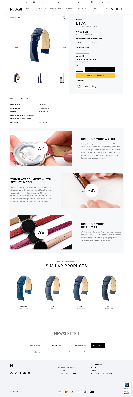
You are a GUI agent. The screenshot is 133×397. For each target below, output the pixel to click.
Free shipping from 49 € (44, 2)
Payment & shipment (67, 367)
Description (26, 98)
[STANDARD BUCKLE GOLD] (79, 86)
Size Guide (79, 56)
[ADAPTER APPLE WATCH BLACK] (86, 86)
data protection (37, 352)
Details (13, 98)
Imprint (94, 367)
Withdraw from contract (102, 373)
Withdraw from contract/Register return (73, 2)
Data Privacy (96, 364)
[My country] (122, 9)
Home (12, 17)
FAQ (112, 2)
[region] (66, 291)
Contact (94, 370)
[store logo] (16, 9)
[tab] (13, 98)
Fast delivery (98, 2)
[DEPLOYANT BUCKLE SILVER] (93, 86)
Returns (61, 370)
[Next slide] (119, 290)
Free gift (25, 2)
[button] (15, 47)
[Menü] (130, 383)
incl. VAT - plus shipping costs (84, 34)
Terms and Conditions (67, 373)
